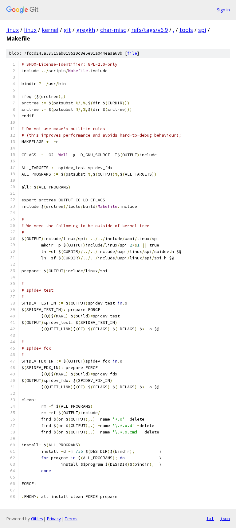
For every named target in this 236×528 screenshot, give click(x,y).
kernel (50, 29)
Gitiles (37, 519)
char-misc (113, 29)
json (225, 518)
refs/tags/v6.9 (149, 29)
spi (202, 29)
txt (210, 518)
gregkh (85, 29)
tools (186, 29)
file (132, 53)
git (67, 29)
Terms (71, 519)
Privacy (54, 519)
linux (12, 29)
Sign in (223, 10)
